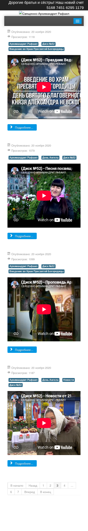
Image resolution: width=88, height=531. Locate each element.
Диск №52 (48, 44)
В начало (16, 485)
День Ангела (50, 157)
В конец (45, 492)
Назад (33, 485)
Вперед (29, 492)
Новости (68, 380)
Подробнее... (23, 127)
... (72, 485)
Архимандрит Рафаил (23, 44)
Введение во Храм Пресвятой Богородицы (36, 49)
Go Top (44, 526)
